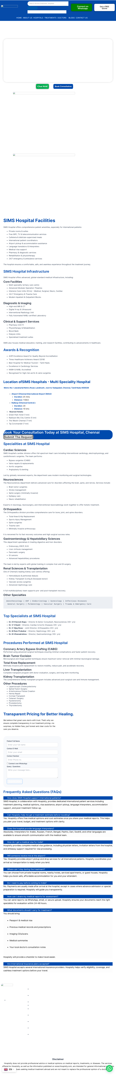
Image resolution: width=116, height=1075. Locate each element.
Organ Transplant (56, 994)
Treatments (77, 1002)
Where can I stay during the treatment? (26, 869)
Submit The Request (18, 437)
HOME (19, 18)
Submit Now (15, 781)
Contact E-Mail (12, 748)
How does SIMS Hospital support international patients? (34, 798)
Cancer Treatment (57, 1019)
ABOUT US (27, 18)
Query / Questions (13, 766)
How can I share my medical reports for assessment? (32, 896)
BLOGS (72, 18)
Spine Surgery (55, 1014)
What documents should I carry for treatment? (29, 910)
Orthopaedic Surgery (54, 1009)
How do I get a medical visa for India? (25, 842)
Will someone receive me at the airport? (26, 856)
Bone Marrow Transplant (55, 1003)
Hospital (76, 998)
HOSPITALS (38, 18)
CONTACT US (82, 18)
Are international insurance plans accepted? (28, 964)
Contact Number (13, 756)
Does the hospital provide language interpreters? (30, 828)
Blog (74, 1007)
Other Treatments (56, 1023)
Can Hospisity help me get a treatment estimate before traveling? (38, 815)
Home (74, 989)
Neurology (53, 998)
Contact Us (77, 1011)
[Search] (33, 8)
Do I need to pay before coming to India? (27, 883)
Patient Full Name (13, 741)
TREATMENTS (50, 18)
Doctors (75, 994)
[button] (104, 7)
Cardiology (54, 989)
